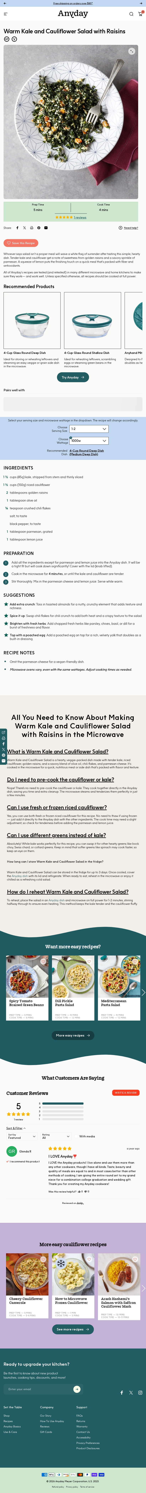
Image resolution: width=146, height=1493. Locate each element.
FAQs (79, 1415)
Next (143, 991)
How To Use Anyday (52, 1421)
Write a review (126, 1092)
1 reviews (80, 217)
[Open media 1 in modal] (131, 51)
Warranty (81, 1426)
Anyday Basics (12, 1426)
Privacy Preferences (88, 1442)
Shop (7, 1415)
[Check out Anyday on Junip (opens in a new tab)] (80, 1203)
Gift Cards (46, 1431)
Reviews (44, 1426)
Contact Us (83, 1431)
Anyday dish (20, 876)
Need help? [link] (131, 227)
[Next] (141, 3)
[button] (64, 217)
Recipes (8, 1421)
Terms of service (87, 1487)
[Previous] (5, 3)
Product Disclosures (88, 1448)
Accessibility (83, 1437)
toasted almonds (58, 604)
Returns (80, 1421)
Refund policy (58, 1487)
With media (87, 1136)
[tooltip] (70, 437)
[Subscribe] (76, 1389)
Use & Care (10, 1431)
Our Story (45, 1415)
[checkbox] (90, 1136)
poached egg (65, 635)
